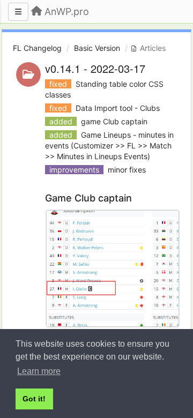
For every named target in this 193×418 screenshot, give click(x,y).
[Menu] (18, 12)
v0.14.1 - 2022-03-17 (95, 68)
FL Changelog (37, 48)
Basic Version (97, 48)
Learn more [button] (39, 371)
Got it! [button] (34, 398)
